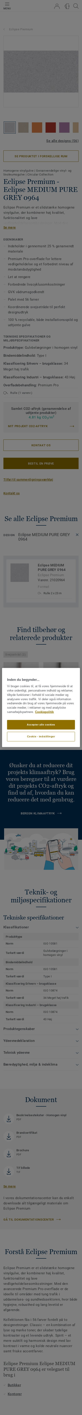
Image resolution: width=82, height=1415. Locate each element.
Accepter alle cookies (41, 724)
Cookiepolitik (44, 712)
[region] (41, 707)
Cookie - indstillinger (41, 736)
